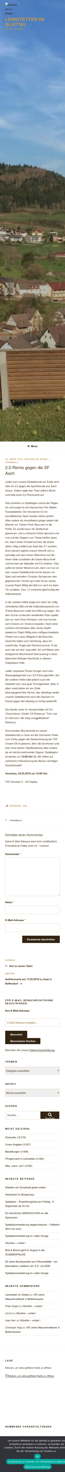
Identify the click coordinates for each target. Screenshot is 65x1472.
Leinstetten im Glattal (24, 21)
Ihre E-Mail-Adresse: (17, 1010)
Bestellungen (12, 1151)
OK (37, 1456)
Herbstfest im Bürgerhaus (19, 1194)
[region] (32, 1403)
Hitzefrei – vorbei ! (15, 1243)
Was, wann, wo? (14, 1166)
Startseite (10, 1137)
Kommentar (13, 854)
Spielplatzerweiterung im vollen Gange (26, 1236)
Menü (34, 446)
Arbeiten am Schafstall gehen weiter (25, 1187)
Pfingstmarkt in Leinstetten (20, 1158)
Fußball (16, 820)
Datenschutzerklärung (41, 1050)
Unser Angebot (13, 1144)
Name (9, 902)
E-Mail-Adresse (15, 920)
